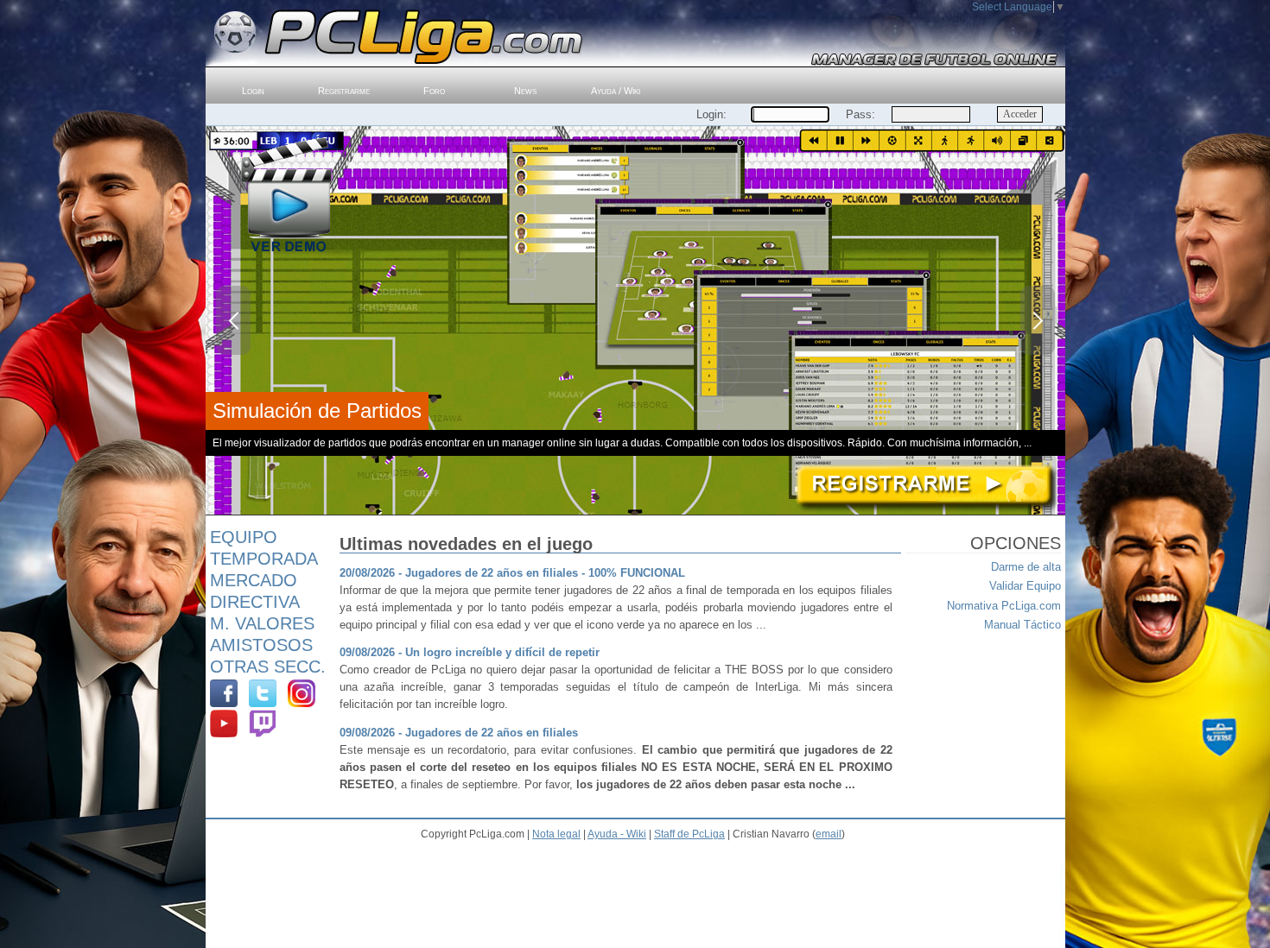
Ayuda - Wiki (616, 834)
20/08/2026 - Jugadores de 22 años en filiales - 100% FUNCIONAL (512, 572)
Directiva (255, 601)
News (525, 90)
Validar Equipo (1025, 585)
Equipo (243, 537)
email (828, 834)
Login (253, 90)
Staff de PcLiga (689, 834)
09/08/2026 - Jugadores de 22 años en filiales (459, 732)
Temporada (264, 558)
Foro (434, 90)
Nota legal (556, 834)
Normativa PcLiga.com (1004, 605)
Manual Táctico (1022, 624)
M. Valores (262, 623)
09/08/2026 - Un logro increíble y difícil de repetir (470, 652)
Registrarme (344, 90)
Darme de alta (1026, 566)
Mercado (253, 580)
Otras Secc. (268, 666)
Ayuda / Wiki (615, 90)
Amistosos (261, 644)
